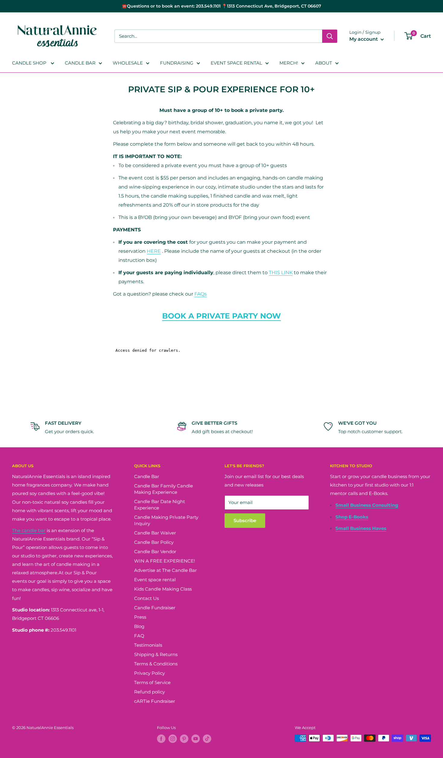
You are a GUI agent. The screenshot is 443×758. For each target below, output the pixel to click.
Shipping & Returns (156, 654)
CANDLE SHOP (30, 63)
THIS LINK (281, 272)
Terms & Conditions (156, 664)
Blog (139, 626)
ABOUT (323, 63)
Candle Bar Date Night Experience (159, 505)
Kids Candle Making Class (163, 589)
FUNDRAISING (176, 63)
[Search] (329, 36)
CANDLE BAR (80, 63)
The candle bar (29, 530)
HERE (154, 251)
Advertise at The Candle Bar (165, 570)
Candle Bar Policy (154, 542)
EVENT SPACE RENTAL (236, 63)
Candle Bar (146, 476)
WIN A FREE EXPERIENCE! (164, 561)
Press (140, 617)
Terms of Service (152, 682)
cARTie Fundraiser (154, 701)
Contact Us (146, 598)
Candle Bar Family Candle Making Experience (163, 489)
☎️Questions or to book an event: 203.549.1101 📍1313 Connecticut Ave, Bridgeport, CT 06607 (221, 6)
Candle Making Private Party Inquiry (166, 520)
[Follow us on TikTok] (207, 738)
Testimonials (148, 645)
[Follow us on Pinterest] (184, 738)
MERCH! (288, 63)
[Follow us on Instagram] (172, 738)
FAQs (200, 294)
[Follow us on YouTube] (195, 738)
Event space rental (155, 579)
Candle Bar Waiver (155, 533)
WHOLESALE (128, 63)
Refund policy (149, 692)
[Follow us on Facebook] (161, 738)
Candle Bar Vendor (155, 551)
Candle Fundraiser (154, 608)
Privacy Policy (149, 673)
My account (364, 39)
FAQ (139, 636)
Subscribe (245, 520)
